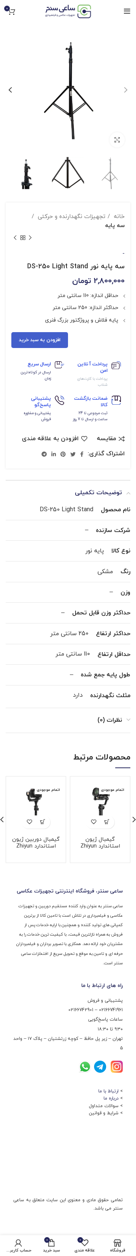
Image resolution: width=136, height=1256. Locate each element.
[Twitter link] (73, 454)
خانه (118, 216)
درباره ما (111, 1098)
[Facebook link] (82, 454)
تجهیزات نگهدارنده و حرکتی (70, 216)
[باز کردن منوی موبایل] (127, 11)
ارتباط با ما (108, 1091)
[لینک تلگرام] (44, 454)
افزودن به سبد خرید (39, 340)
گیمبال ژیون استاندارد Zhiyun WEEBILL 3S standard (100, 849)
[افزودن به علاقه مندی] (93, 822)
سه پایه (115, 225)
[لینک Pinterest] (63, 454)
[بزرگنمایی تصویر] (117, 139)
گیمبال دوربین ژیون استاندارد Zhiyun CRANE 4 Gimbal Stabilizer (36, 849)
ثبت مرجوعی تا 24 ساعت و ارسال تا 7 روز (90, 416)
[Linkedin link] (53, 454)
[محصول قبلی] (30, 238)
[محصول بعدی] (15, 238)
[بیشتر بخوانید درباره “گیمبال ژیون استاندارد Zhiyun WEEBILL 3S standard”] (106, 822)
